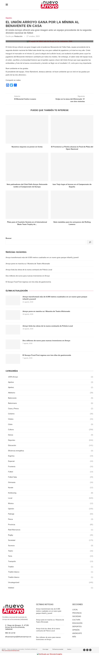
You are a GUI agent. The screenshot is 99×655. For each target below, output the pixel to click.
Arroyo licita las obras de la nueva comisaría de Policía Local (29, 270)
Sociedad (50, 540)
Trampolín (50, 561)
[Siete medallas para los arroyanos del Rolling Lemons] (72, 204)
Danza (50, 435)
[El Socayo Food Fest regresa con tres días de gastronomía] (13, 359)
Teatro (50, 551)
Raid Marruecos (50, 530)
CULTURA (76, 620)
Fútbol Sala (50, 477)
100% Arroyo (50, 377)
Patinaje (50, 514)
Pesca (50, 519)
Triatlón (50, 567)
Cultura (50, 429)
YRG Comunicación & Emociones (10, 650)
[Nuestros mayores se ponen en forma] (27, 129)
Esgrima (50, 456)
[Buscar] (90, 242)
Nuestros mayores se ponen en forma (27, 147)
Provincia (50, 524)
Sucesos (50, 545)
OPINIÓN (75, 630)
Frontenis (50, 466)
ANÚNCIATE (77, 633)
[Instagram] (90, 650)
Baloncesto (50, 398)
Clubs (50, 424)
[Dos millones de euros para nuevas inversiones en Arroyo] (13, 344)
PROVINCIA (76, 613)
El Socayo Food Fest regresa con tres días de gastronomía (28, 282)
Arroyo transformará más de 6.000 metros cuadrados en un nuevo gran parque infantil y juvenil (42, 257)
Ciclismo (50, 414)
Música (50, 503)
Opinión (50, 509)
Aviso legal (45, 649)
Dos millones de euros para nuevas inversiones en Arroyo (28, 276)
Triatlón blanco (50, 572)
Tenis (50, 556)
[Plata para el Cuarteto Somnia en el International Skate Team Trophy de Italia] (27, 204)
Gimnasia (50, 482)
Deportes (9, 18)
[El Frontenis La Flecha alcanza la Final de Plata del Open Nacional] (72, 129)
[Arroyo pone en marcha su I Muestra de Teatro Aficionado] (13, 315)
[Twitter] (87, 650)
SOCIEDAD (76, 616)
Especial (50, 461)
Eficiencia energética (50, 451)
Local (50, 498)
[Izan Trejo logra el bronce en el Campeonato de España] (72, 167)
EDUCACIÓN (77, 623)
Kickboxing (50, 493)
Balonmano (50, 403)
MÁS (74, 637)
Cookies (69, 649)
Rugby (50, 535)
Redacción (18, 36)
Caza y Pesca (50, 408)
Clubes (50, 419)
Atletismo (50, 393)
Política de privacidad (57, 649)
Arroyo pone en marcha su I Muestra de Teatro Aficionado (28, 264)
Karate (50, 487)
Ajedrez (50, 382)
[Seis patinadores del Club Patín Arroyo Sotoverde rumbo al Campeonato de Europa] (27, 167)
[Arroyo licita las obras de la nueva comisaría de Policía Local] (13, 330)
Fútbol (50, 472)
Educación (50, 445)
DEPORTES (76, 626)
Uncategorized (50, 582)
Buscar (8, 238)
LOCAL (75, 610)
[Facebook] (84, 650)
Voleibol (50, 588)
